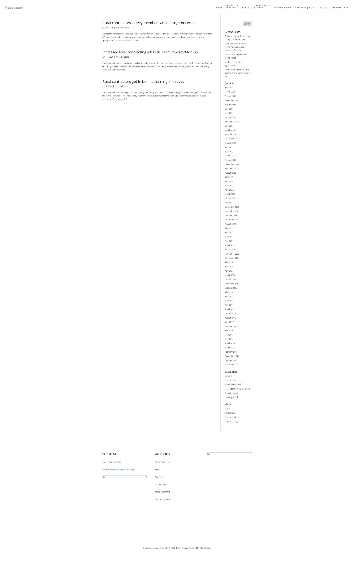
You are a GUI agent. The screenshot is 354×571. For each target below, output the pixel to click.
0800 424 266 (115, 462)
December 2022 (232, 164)
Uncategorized (231, 397)
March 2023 (230, 155)
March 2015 (230, 347)
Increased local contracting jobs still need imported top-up (150, 52)
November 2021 (232, 211)
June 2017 (229, 322)
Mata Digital (205, 548)
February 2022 (231, 198)
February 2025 (231, 117)
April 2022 (229, 190)
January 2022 (230, 202)
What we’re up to (303, 8)
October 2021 (231, 215)
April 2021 (229, 241)
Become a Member (230, 7)
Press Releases (122, 27)
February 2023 (231, 160)
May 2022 (229, 185)
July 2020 (229, 262)
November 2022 (232, 168)
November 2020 (232, 253)
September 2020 (232, 258)
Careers (228, 376)
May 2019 (229, 300)
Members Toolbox (341, 8)
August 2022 (230, 173)
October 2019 (231, 288)
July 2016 (229, 330)
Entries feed (230, 413)
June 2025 (229, 109)
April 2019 (229, 305)
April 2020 (229, 271)
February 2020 (231, 279)
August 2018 (230, 317)
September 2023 (232, 138)
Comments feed (232, 417)
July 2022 (229, 177)
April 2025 (229, 113)
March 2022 (230, 194)
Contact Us (323, 8)
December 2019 (232, 283)
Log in (227, 408)
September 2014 (232, 364)
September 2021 (232, 219)
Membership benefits (234, 384)
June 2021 (229, 232)
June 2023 (229, 147)
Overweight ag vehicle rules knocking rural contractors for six (238, 73)
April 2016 (229, 339)
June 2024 (229, 126)
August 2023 (230, 143)
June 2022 (229, 181)
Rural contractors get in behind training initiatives (143, 81)
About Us (246, 8)
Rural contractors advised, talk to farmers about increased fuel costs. (236, 47)
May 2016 (229, 334)
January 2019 (230, 313)
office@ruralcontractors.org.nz (121, 469)
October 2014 (231, 360)
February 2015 (231, 351)
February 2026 (231, 96)
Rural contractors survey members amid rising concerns (148, 22)
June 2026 (229, 87)
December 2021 (232, 207)
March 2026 (230, 91)
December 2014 (232, 356)
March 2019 (230, 309)
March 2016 (230, 343)
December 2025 (232, 100)
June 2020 (229, 266)
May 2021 (229, 236)
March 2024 (230, 130)
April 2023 (229, 151)
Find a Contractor (282, 8)
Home (219, 8)
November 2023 (232, 134)
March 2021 (230, 245)
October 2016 (231, 326)
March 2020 (230, 275)
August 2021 (230, 224)
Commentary (230, 380)
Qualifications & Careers (261, 7)
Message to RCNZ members (237, 388)
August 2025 (230, 104)
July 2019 (229, 292)
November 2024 (232, 121)
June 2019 (229, 296)
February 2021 (231, 249)
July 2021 (229, 228)
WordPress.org (231, 421)
